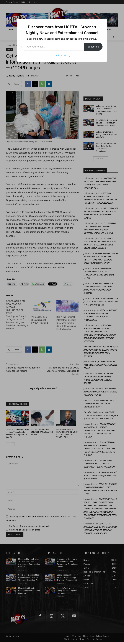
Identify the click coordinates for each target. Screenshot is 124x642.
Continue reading (62, 55)
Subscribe (93, 46)
